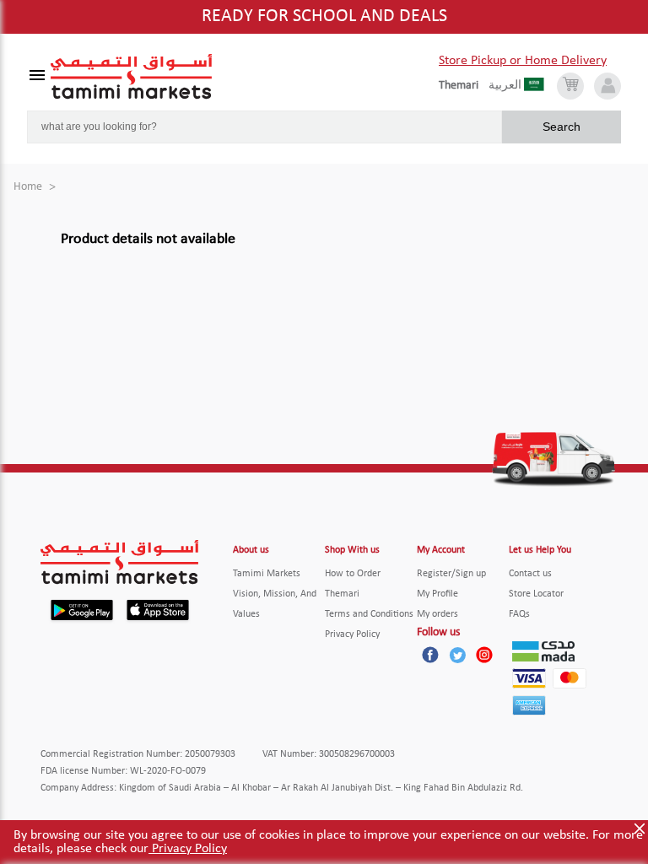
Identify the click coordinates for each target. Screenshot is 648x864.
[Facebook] (430, 654)
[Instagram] (484, 654)
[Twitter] (457, 654)
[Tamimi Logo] (132, 77)
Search (561, 126)
